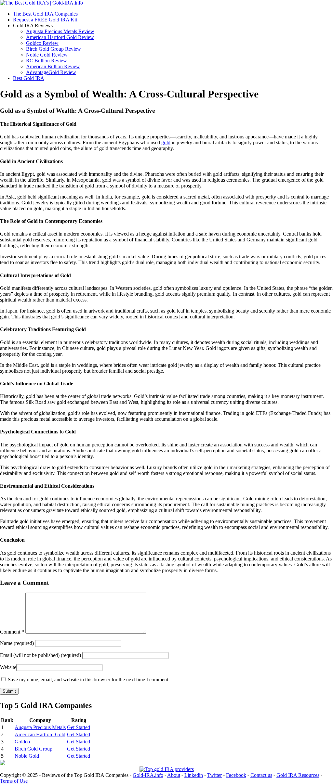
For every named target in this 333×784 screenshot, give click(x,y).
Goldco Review (42, 43)
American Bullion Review (53, 66)
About (173, 775)
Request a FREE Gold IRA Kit (45, 19)
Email (40, 655)
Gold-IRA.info (148, 775)
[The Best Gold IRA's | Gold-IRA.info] (41, 3)
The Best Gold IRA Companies (45, 14)
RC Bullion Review (46, 60)
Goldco (22, 741)
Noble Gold (27, 756)
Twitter (214, 775)
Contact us (261, 775)
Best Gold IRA (28, 78)
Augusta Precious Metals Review (60, 31)
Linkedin (193, 775)
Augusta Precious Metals (40, 727)
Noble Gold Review (47, 55)
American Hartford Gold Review (60, 37)
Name (17, 643)
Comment (12, 632)
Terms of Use (14, 781)
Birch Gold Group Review (53, 49)
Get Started (78, 727)
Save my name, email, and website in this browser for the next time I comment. (88, 679)
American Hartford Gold (40, 734)
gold (165, 142)
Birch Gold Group (33, 749)
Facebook (236, 775)
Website (8, 667)
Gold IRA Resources (297, 775)
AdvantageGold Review (51, 72)
